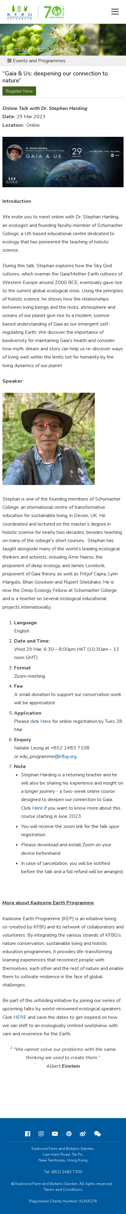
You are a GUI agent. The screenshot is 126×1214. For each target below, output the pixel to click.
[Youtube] (55, 1134)
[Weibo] (82, 1134)
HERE (20, 1017)
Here (45, 721)
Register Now (19, 91)
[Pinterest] (69, 1134)
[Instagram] (41, 1134)
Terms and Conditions (63, 1189)
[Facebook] (27, 1134)
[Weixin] (97, 1134)
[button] (115, 11)
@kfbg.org (65, 756)
